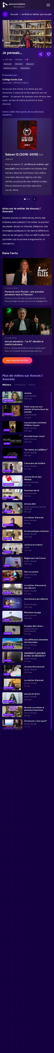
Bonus (32, 384)
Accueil (14, 14)
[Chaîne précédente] (19, 199)
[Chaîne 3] (29, 199)
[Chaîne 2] (27, 199)
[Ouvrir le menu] (48, 5)
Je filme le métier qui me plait (36, 14)
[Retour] (5, 14)
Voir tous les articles (17, 360)
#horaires (25, 68)
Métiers (6, 384)
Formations (20, 384)
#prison (29, 64)
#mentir (18, 64)
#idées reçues (10, 68)
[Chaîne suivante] (34, 199)
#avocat (7, 64)
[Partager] (41, 54)
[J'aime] (48, 54)
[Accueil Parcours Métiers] (14, 5)
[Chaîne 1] (24, 199)
